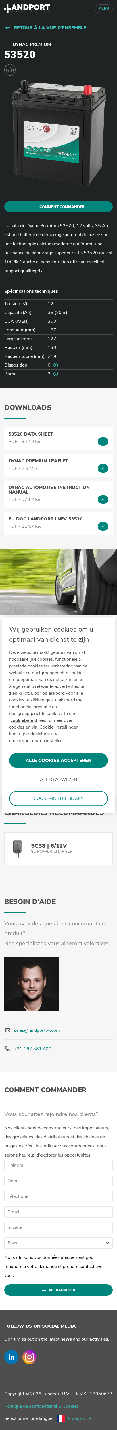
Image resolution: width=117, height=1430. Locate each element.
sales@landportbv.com (37, 1030)
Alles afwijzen (58, 779)
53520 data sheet (31, 434)
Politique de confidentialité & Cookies (41, 1406)
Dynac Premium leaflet (38, 461)
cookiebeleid (24, 720)
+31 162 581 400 (32, 1048)
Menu (103, 8)
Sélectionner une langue (28, 1418)
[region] (58, 715)
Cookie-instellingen (59, 798)
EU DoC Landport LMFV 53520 (46, 519)
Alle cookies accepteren (58, 760)
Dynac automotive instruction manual (49, 489)
